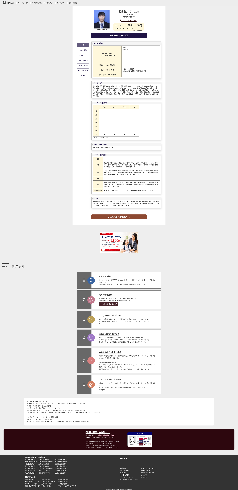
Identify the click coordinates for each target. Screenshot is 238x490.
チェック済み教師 (23, 3)
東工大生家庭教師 (61, 462)
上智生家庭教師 (43, 464)
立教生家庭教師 (60, 464)
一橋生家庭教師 (30, 464)
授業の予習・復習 (31, 484)
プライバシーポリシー (127, 477)
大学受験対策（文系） (32, 481)
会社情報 (123, 468)
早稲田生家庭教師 (61, 459)
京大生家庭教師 (30, 468)
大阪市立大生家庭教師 (45, 468)
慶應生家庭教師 (43, 459)
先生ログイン (61, 3)
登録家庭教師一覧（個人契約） (35, 457)
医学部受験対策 (63, 481)
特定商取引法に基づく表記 (129, 479)
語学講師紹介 (145, 470)
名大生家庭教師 (60, 468)
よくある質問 (124, 475)
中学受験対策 (29, 479)
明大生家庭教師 (43, 466)
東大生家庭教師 (30, 459)
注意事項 (144, 477)
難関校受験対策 (63, 479)
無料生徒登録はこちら (109, 304)
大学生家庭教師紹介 (148, 473)
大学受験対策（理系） (48, 481)
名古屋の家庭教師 (44, 473)
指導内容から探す (31, 477)
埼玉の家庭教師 (30, 473)
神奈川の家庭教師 (44, 470)
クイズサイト (145, 475)
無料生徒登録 (73, 3)
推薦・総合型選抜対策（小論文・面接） (38, 486)
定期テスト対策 (46, 484)
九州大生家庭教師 (61, 466)
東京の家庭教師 (30, 470)
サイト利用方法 (37, 3)
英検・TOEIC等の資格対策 (67, 486)
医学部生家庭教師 (31, 462)
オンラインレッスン (148, 468)
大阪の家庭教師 (60, 473)
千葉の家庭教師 (60, 470)
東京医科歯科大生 (31, 466)
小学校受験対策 (63, 484)
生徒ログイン (49, 3)
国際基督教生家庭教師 (45, 462)
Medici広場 (123, 458)
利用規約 (123, 473)
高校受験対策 (45, 479)
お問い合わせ (124, 470)
